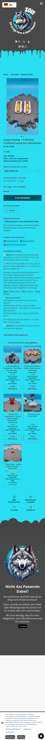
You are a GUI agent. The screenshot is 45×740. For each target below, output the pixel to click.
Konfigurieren (10, 732)
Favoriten (14, 510)
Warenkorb (30, 510)
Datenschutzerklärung (13, 729)
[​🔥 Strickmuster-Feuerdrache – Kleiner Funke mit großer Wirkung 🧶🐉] (12, 403)
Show (41, 736)
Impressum (27, 729)
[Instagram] (19, 46)
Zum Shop (22, 626)
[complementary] (9, 5)
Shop (5, 74)
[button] (10, 210)
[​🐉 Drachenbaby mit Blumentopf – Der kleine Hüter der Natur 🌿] (12, 355)
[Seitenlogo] (22, 21)
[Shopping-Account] (28, 41)
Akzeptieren (10, 737)
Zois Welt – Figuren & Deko (22, 74)
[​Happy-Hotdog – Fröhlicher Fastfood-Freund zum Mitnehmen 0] (22, 106)
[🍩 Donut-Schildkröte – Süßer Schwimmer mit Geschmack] (32, 355)
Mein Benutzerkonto (14, 501)
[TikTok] (22, 46)
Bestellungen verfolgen (30, 501)
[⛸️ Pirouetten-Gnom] (32, 403)
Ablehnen (21, 737)
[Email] (25, 46)
